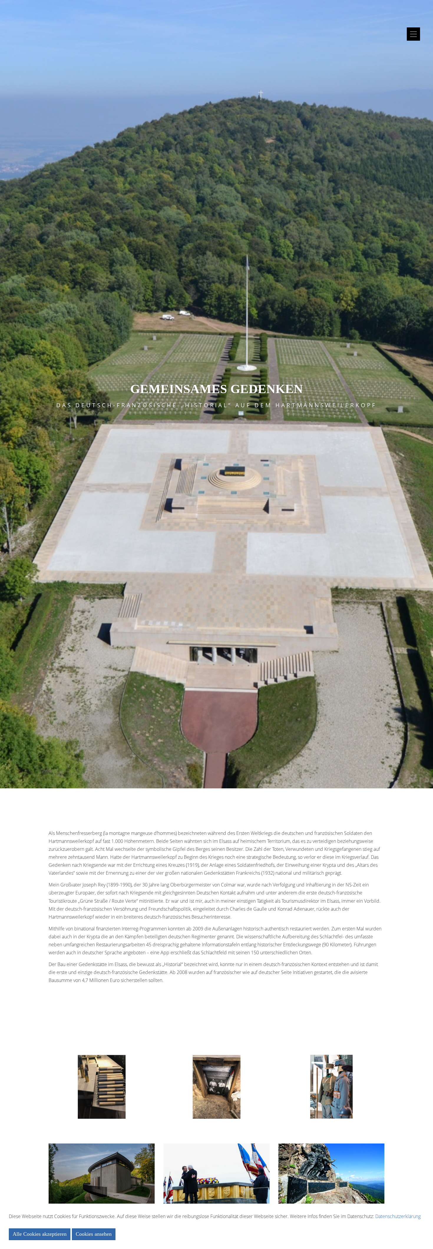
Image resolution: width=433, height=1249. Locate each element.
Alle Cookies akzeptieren (40, 1234)
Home (216, 10)
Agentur (216, 26)
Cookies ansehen (94, 1234)
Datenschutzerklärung (398, 1216)
